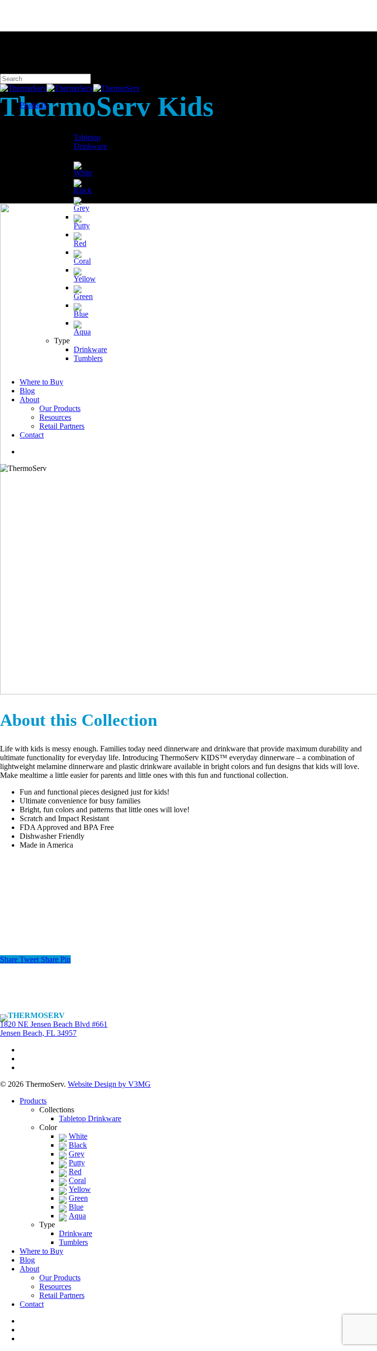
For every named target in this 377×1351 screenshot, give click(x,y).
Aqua (77, 1216)
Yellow (80, 1189)
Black (78, 1145)
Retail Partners (61, 1295)
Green (78, 1198)
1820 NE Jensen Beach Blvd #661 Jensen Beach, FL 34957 (54, 1028)
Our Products (60, 1277)
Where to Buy (41, 1251)
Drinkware (75, 1233)
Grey (76, 1154)
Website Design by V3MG (109, 1084)
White (78, 1136)
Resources (55, 1286)
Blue (76, 1207)
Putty (77, 1162)
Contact (32, 1304)
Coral (77, 1180)
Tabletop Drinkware (90, 1118)
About (29, 1269)
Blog (27, 1260)
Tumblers (73, 1242)
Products (33, 1101)
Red (75, 1171)
